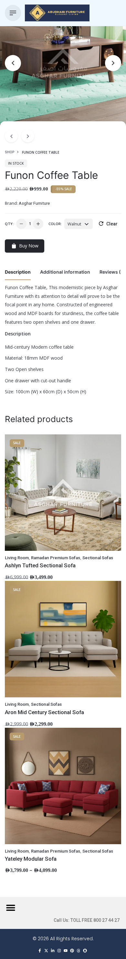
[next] (27, 135)
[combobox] (78, 224)
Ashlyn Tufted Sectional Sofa (40, 565)
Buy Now (28, 246)
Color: (55, 223)
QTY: (9, 223)
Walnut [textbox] (74, 224)
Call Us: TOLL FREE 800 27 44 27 (87, 920)
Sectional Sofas (97, 557)
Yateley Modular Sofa (31, 858)
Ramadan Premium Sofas (55, 557)
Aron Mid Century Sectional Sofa (44, 712)
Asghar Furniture (34, 203)
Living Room (17, 557)
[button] (10, 907)
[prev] (11, 135)
